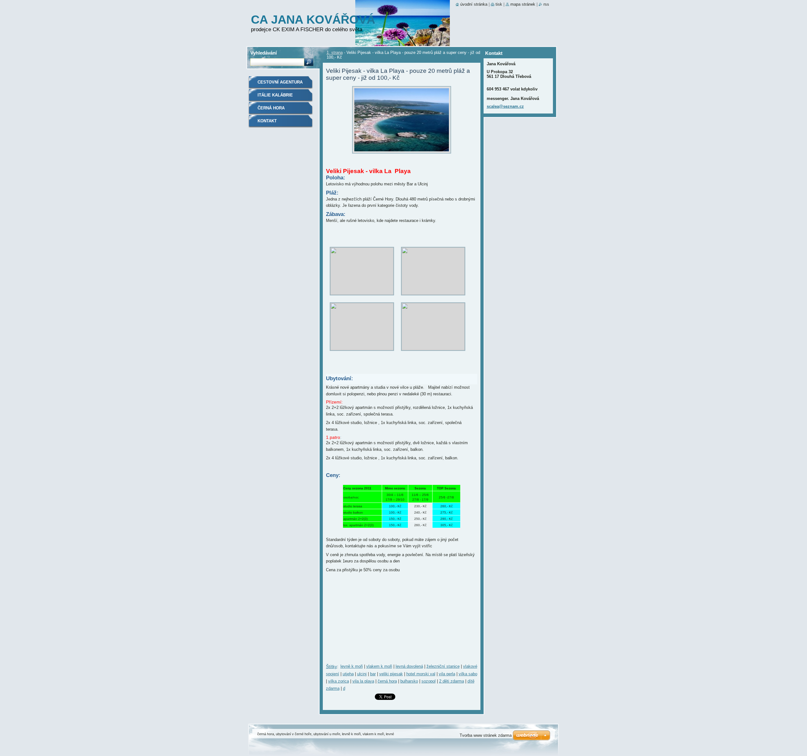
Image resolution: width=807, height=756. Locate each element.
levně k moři (351, 666)
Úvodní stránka (473, 4)
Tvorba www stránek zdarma (486, 735)
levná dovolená (409, 666)
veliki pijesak (391, 674)
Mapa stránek (522, 4)
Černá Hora (271, 108)
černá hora (387, 681)
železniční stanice (443, 666)
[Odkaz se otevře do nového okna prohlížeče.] (401, 155)
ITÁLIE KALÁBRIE (275, 95)
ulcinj (362, 674)
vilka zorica (338, 681)
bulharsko (409, 681)
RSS (546, 4)
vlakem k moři (379, 666)
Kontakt (267, 121)
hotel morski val (420, 674)
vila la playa (363, 681)
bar (373, 674)
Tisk (499, 4)
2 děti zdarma (451, 681)
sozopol (428, 681)
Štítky (331, 666)
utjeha (348, 674)
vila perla (447, 674)
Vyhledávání (263, 52)
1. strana (335, 52)
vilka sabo (468, 674)
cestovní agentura (280, 82)
